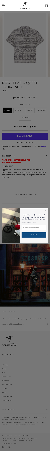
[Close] (45, 210)
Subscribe (34, 235)
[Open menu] (6, 5)
